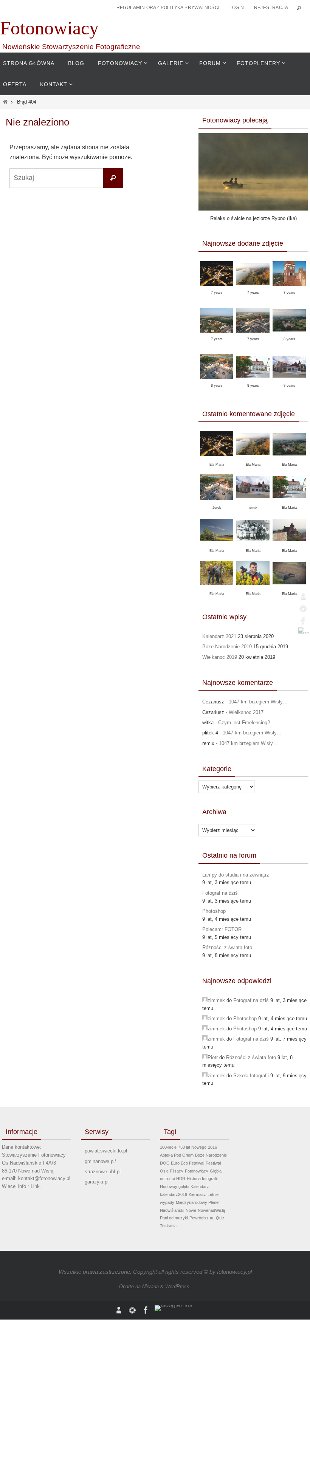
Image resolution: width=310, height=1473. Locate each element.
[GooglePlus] (302, 630)
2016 (212, 1147)
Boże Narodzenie (211, 1155)
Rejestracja (271, 7)
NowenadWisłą (211, 1210)
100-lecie (168, 1147)
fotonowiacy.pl (234, 1272)
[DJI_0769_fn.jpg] (289, 289)
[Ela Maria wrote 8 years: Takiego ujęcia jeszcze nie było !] (289, 545)
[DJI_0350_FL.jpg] (253, 289)
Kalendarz (200, 1186)
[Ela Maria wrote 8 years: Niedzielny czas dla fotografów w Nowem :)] (289, 502)
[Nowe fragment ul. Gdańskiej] (253, 382)
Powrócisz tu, (201, 1218)
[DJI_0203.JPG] (216, 382)
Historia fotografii (202, 1178)
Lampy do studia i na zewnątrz (235, 875)
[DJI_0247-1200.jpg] (289, 336)
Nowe (191, 1210)
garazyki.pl (96, 1182)
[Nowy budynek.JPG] (289, 382)
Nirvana (150, 1286)
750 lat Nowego (192, 1147)
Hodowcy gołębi (174, 1186)
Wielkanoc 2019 (219, 657)
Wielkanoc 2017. (247, 712)
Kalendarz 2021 (219, 636)
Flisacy (176, 1171)
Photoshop (214, 911)
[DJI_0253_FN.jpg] (216, 335)
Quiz (220, 1218)
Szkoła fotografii (251, 1075)
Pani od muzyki (174, 1218)
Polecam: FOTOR (222, 929)
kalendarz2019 (173, 1194)
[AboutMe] (302, 596)
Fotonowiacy (49, 28)
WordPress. (178, 1286)
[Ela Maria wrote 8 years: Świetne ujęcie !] (289, 460)
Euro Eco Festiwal (187, 1163)
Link (35, 1186)
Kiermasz (197, 1194)
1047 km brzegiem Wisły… (258, 702)
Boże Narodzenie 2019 (227, 646)
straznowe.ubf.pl (103, 1171)
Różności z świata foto (227, 947)
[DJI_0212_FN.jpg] (253, 335)
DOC (164, 1163)
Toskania (168, 1226)
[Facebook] (302, 620)
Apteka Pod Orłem (177, 1155)
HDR (180, 1178)
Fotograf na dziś (220, 893)
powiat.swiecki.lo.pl (106, 1151)
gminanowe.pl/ (100, 1161)
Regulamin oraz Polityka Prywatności (168, 7)
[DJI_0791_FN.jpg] (216, 288)
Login (236, 7)
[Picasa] (302, 608)
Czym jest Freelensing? (244, 722)
